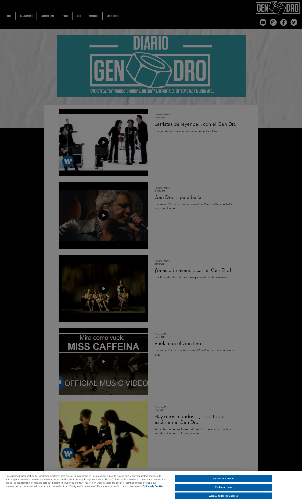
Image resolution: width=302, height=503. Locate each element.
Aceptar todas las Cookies (223, 496)
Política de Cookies (152, 486)
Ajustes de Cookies (223, 478)
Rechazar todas (223, 487)
